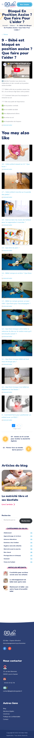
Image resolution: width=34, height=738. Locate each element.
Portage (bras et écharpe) (12, 555)
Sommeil (6, 559)
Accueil (5, 25)
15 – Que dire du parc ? (10, 248)
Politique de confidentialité (11, 716)
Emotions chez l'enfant (11, 542)
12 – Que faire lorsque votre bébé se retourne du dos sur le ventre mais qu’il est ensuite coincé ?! (16, 331)
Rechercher (25, 521)
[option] (17, 488)
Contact (5, 719)
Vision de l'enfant (9, 562)
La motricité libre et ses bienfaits (15, 498)
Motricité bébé (7, 125)
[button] (24, 4)
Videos (12, 25)
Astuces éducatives (10, 539)
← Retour (5, 34)
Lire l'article (7, 504)
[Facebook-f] (4, 648)
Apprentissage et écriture (12, 536)
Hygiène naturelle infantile (12, 546)
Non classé (7, 552)
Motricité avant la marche (15, 488)
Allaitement (8, 533)
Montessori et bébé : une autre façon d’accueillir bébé (19, 589)
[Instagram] (9, 648)
